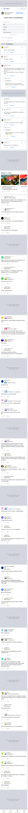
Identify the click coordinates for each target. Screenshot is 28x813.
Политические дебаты (13, 694)
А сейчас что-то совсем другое (14, 392)
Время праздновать (12, 467)
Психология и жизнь (12, 410)
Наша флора (10, 279)
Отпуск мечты (10, 640)
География (10, 630)
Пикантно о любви (11, 329)
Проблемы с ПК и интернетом (14, 401)
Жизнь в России (11, 382)
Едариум (8, 13)
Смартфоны (10, 754)
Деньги (8, 209)
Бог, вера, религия (11, 197)
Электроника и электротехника (14, 715)
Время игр (10, 318)
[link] (10, 184)
